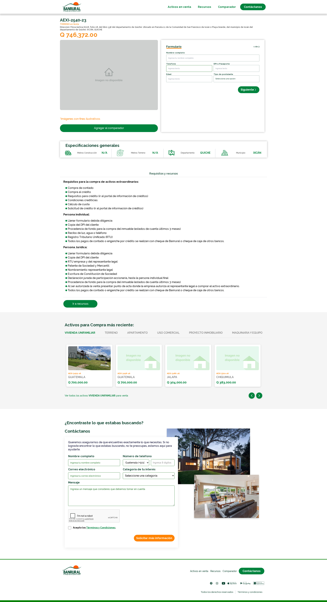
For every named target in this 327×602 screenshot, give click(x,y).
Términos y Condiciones (100, 527)
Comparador (227, 7)
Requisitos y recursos (163, 173)
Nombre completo (175, 53)
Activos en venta (179, 7)
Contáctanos (253, 7)
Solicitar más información (154, 538)
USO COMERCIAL (168, 332)
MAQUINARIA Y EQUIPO (247, 332)
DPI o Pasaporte (222, 64)
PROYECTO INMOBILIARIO (206, 332)
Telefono (171, 64)
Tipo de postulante (223, 74)
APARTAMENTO (137, 332)
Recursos (204, 7)
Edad (168, 74)
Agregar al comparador (109, 128)
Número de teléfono (137, 456)
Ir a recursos (80, 303)
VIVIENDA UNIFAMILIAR (80, 332)
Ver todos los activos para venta (96, 395)
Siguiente (247, 89)
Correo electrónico (81, 469)
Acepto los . (94, 527)
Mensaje (74, 482)
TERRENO (111, 332)
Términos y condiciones (250, 592)
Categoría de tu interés (139, 469)
